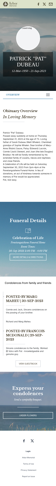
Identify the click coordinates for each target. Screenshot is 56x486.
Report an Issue (28, 476)
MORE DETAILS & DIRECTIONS (28, 257)
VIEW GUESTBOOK (28, 363)
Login (28, 451)
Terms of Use (28, 464)
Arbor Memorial (28, 457)
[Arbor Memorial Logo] (10, 4)
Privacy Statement (28, 470)
